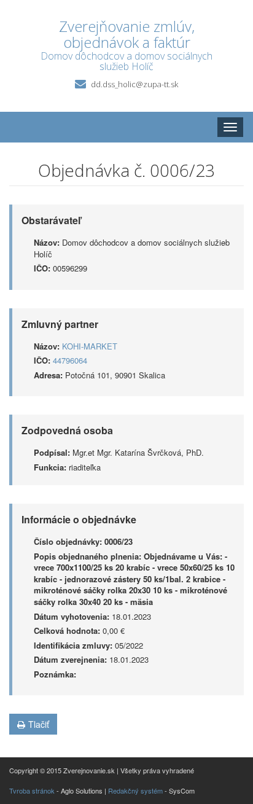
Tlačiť (38, 724)
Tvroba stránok (32, 790)
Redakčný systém (135, 790)
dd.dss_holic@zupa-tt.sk (134, 84)
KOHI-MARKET (89, 346)
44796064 (70, 360)
